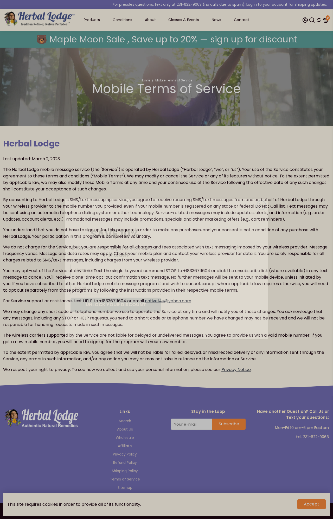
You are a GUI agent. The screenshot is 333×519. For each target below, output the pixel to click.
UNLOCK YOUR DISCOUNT (116, 295)
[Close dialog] (261, 187)
